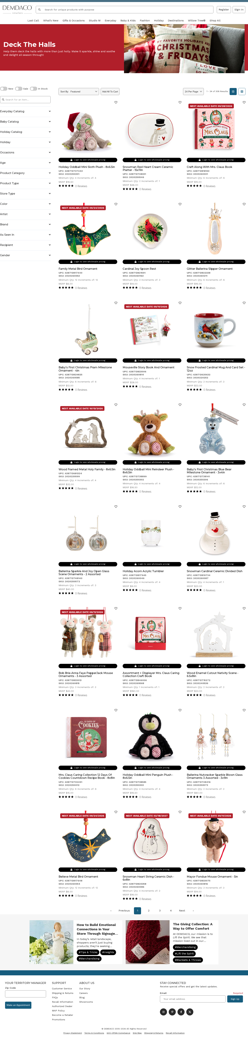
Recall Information (62, 1001)
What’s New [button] (50, 20)
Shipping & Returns (62, 993)
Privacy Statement (72, 1033)
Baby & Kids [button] (128, 20)
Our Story (84, 988)
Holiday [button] (159, 20)
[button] (239, 9)
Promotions (58, 1019)
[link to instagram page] (163, 1011)
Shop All (215, 20)
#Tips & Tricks (88, 952)
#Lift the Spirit (184, 953)
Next (182, 910)
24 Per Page (191, 91)
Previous (124, 910)
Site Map (137, 1033)
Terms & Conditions (94, 1033)
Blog (82, 997)
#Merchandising (89, 958)
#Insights (108, 952)
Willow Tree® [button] (196, 20)
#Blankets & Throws (188, 960)
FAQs (55, 997)
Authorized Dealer (62, 1006)
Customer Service (62, 988)
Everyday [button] (110, 20)
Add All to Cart (110, 91)
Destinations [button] (176, 20)
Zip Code (10, 987)
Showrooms (86, 1001)
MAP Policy (58, 1010)
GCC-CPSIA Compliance (118, 1033)
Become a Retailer (62, 1015)
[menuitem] (110, 910)
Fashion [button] (145, 20)
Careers (83, 993)
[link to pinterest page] (172, 1011)
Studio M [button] (95, 20)
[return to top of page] (241, 1041)
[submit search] (39, 9)
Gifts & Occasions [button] (74, 20)
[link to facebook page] (181, 1011)
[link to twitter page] (189, 1011)
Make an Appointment (18, 1005)
